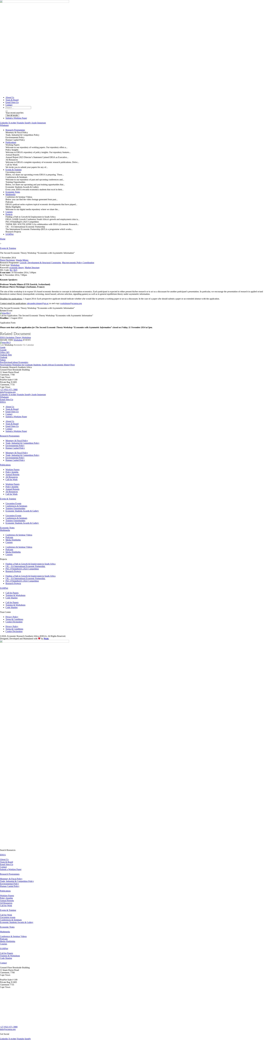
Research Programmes (9, 436)
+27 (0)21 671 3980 (9, 389)
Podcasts (9, 537)
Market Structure (32, 267)
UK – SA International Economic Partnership (25, 566)
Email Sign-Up (12, 411)
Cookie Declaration (14, 622)
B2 (11, 270)
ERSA (3, 402)
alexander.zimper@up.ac (38, 303)
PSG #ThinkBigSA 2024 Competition (22, 569)
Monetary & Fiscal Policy (17, 440)
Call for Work (12, 479)
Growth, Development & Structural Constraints (40, 262)
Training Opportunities (15, 508)
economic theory (16, 267)
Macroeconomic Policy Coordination (78, 262)
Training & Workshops (15, 595)
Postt (46, 638)
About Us (10, 406)
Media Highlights (13, 540)
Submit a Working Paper (16, 416)
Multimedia (5, 530)
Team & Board (12, 409)
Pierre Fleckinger (7, 260)
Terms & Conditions (14, 619)
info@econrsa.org (8, 392)
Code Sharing (12, 598)
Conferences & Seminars (16, 506)
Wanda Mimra (22, 260)
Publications (5, 465)
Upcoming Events (13, 503)
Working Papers (12, 469)
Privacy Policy (12, 617)
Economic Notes (7, 528)
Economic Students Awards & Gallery (22, 511)
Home (2, 239)
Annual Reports (12, 474)
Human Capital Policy (15, 448)
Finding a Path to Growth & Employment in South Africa (30, 564)
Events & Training (8, 248)
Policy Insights (12, 472)
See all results (12, 115)
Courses (9, 542)
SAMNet (4, 588)
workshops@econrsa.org (71, 303)
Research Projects (13, 571)
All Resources (12, 477)
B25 (15, 270)
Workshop (14, 265)
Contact (9, 414)
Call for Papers (12, 593)
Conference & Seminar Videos (19, 535)
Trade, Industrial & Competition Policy (22, 443)
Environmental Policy (15, 445)
